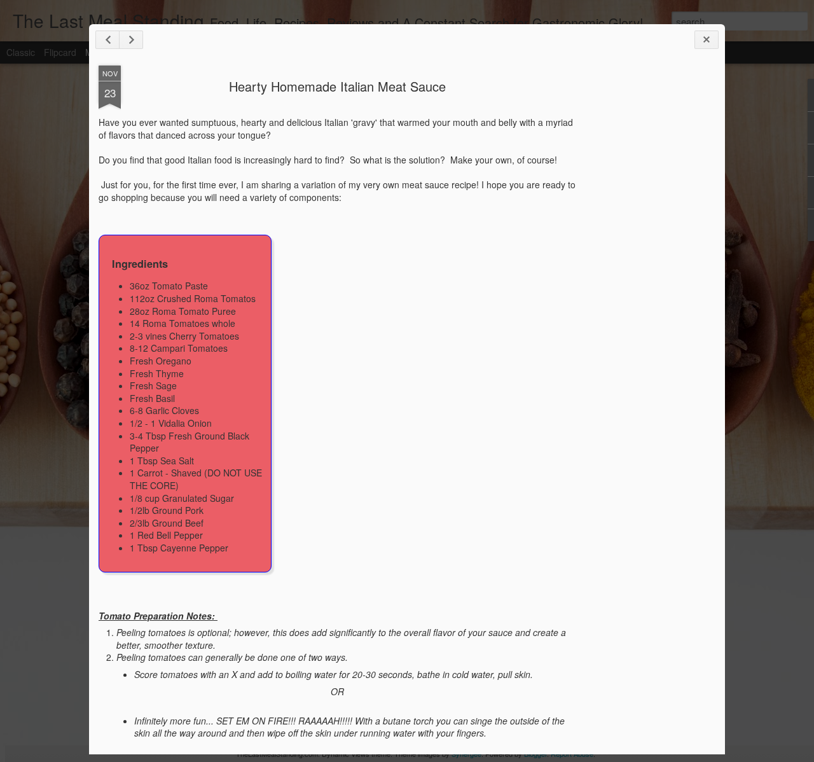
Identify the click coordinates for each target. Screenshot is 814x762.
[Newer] (107, 40)
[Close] (706, 40)
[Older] (131, 40)
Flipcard (60, 52)
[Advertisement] (645, 266)
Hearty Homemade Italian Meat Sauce (337, 86)
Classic (20, 52)
